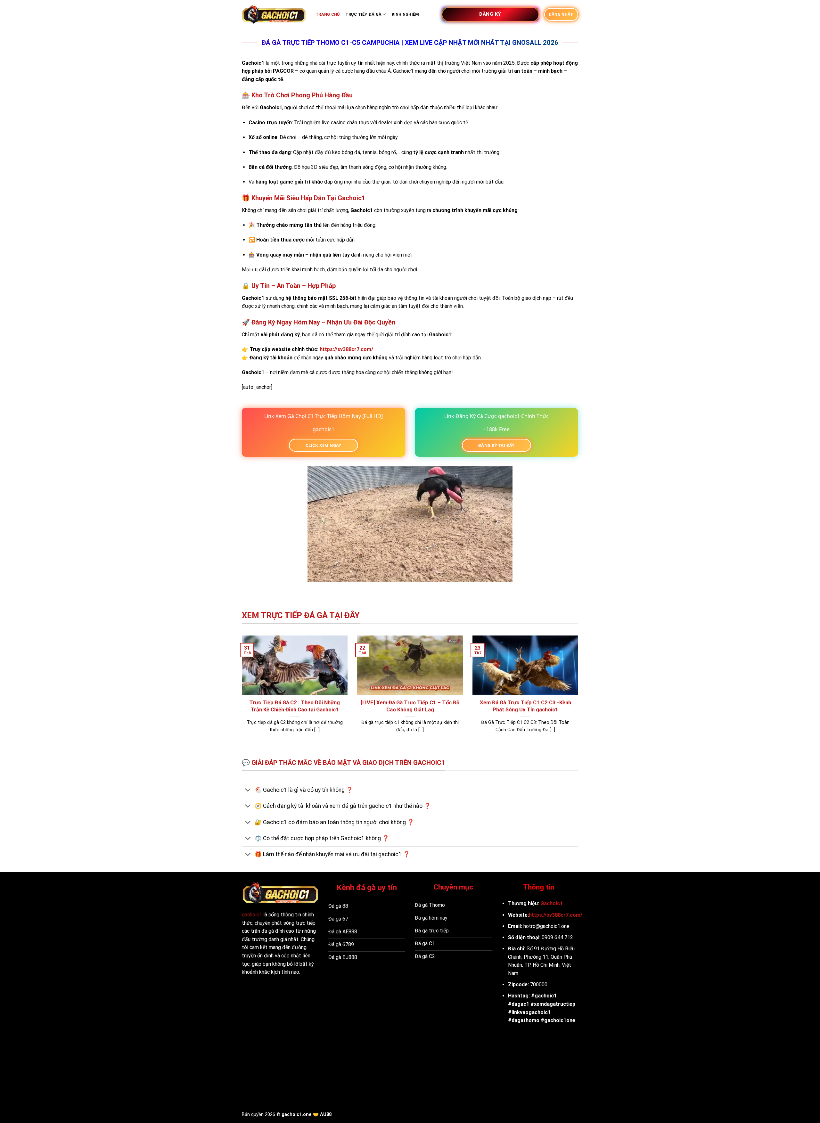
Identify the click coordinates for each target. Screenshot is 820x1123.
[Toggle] (248, 791)
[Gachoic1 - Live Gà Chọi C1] (274, 14)
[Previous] (240, 696)
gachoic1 (252, 915)
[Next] (579, 696)
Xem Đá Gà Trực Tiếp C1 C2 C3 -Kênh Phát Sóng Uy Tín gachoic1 (525, 706)
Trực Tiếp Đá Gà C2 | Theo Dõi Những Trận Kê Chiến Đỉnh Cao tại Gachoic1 (294, 706)
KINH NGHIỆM (405, 14)
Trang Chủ (328, 14)
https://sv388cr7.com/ (555, 915)
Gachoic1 (551, 903)
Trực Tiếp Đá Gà (363, 14)
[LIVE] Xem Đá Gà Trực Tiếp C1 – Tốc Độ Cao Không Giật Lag (410, 706)
